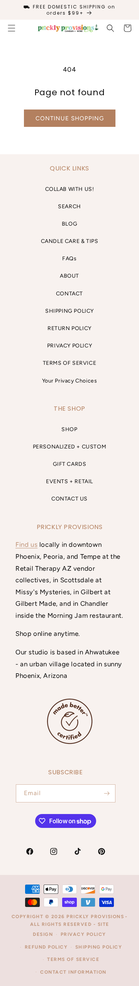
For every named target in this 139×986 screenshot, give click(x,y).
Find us (26, 544)
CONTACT (69, 293)
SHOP (69, 429)
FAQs (69, 258)
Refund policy (46, 947)
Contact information (73, 972)
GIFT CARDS (69, 464)
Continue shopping (70, 118)
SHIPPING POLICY (69, 311)
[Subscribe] (106, 793)
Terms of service (73, 959)
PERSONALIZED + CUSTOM (70, 446)
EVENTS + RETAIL (69, 481)
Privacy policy (83, 934)
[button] (110, 28)
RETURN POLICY (69, 328)
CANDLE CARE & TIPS (69, 241)
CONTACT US (69, 499)
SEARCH (69, 206)
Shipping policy (98, 947)
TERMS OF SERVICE (70, 363)
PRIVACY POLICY (69, 345)
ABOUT (69, 276)
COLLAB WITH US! (69, 189)
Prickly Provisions (95, 916)
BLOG (69, 224)
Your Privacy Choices (69, 381)
